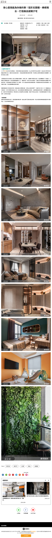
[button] (45, 480)
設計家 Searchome (3, 2)
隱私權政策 (33, 531)
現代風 (5, 71)
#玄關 (22, 466)
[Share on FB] (3, 475)
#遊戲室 (36, 466)
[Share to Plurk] (20, 475)
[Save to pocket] (10, 475)
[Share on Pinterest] (13, 475)
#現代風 (8, 466)
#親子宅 (15, 466)
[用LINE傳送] (6, 475)
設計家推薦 (3, 525)
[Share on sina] (23, 475)
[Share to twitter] (16, 475)
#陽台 (29, 466)
